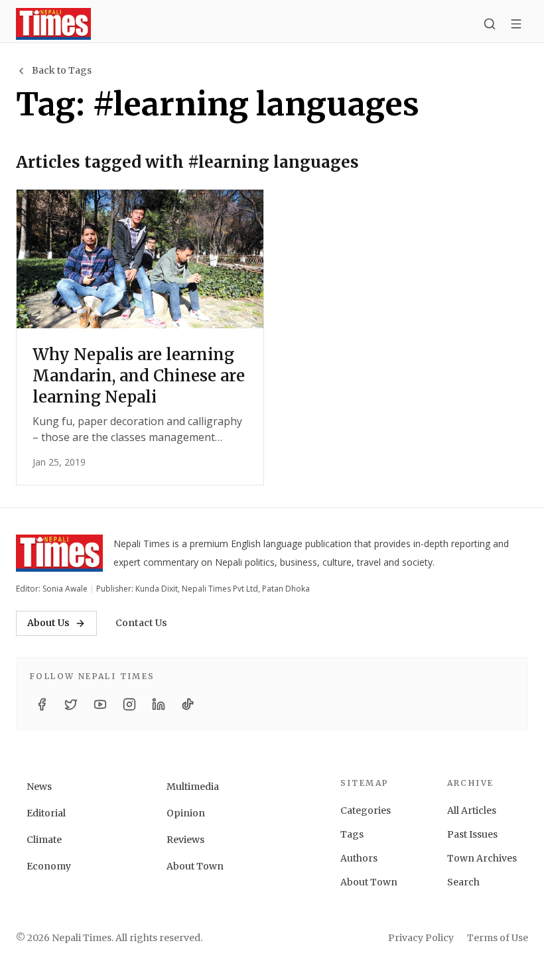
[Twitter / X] (71, 704)
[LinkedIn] (158, 704)
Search (463, 882)
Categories (365, 810)
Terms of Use (497, 938)
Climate (44, 840)
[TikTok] (188, 704)
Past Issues (472, 834)
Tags (352, 834)
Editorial (46, 813)
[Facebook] (42, 704)
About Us (48, 623)
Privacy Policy (421, 938)
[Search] (490, 24)
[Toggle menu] (516, 24)
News (39, 787)
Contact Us (141, 623)
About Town (195, 866)
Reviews (185, 840)
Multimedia (193, 787)
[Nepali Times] (59, 553)
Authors (358, 858)
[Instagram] (129, 704)
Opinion (186, 813)
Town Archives (482, 858)
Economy (49, 866)
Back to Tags (62, 70)
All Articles (471, 810)
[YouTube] (100, 704)
